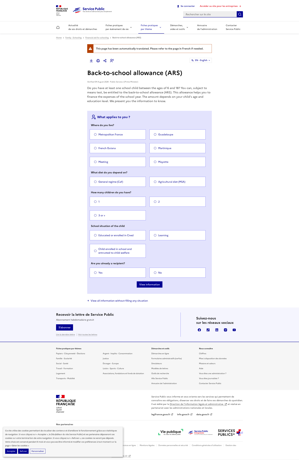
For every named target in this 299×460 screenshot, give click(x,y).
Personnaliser (37, 451)
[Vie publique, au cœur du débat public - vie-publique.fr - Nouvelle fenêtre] (170, 432)
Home (59, 37)
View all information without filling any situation (119, 301)
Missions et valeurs (207, 363)
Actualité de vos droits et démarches (82, 27)
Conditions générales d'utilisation (207, 445)
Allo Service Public (159, 378)
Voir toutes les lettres (87, 334)
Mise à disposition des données (213, 358)
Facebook (199, 330)
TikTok (208, 330)
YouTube (234, 330)
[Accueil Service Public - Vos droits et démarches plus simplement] (93, 13)
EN (201, 60)
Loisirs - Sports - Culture (113, 368)
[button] (112, 60)
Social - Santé (62, 363)
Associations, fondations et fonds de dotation (123, 373)
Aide (201, 368)
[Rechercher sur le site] (240, 14)
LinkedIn (217, 330)
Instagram (225, 330)
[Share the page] (105, 60)
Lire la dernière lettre (65, 334)
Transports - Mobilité (65, 378)
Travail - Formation (64, 368)
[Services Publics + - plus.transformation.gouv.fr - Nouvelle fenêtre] (230, 432)
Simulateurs (156, 363)
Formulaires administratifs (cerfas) (166, 358)
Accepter (11, 451)
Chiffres (202, 353)
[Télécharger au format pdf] (91, 60)
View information (149, 284)
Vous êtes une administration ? (212, 373)
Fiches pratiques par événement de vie (117, 27)
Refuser (23, 451)
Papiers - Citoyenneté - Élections (70, 353)
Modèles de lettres (159, 368)
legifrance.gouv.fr (160, 414)
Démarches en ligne (160, 353)
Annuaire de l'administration (164, 383)
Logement (60, 373)
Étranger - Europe (111, 363)
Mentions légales (147, 445)
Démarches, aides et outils (177, 27)
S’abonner (65, 327)
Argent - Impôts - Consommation (117, 353)
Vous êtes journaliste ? (209, 378)
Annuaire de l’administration (207, 27)
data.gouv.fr (202, 414)
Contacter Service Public (233, 27)
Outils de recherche (160, 373)
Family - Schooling (73, 37)
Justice (106, 358)
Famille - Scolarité (64, 358)
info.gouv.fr (183, 414)
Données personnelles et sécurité (173, 445)
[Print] (98, 60)
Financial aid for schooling (97, 37)
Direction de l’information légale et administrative (197, 404)
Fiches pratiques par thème (149, 27)
